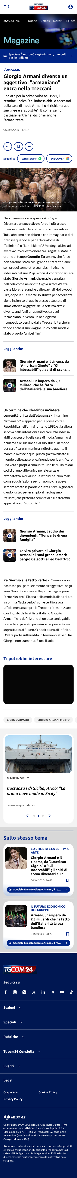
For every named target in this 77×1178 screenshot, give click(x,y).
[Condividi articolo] (7, 146)
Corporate (10, 1092)
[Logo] (39, 6)
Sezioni (9, 1007)
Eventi (8, 1066)
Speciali (9, 1022)
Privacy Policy (12, 1099)
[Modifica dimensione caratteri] (29, 146)
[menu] (6, 7)
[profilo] (71, 7)
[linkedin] (43, 992)
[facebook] (5, 992)
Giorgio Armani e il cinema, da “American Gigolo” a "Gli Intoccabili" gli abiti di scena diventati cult (49, 866)
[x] (34, 992)
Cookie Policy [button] (47, 1092)
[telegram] (52, 992)
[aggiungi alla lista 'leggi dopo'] (18, 146)
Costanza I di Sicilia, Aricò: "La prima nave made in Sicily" (36, 791)
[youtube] (62, 992)
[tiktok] (71, 992)
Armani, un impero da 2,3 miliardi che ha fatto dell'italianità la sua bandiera (50, 921)
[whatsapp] (24, 992)
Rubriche (10, 1037)
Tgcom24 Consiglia (18, 1051)
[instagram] (15, 992)
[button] (39, 6)
